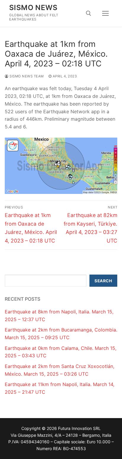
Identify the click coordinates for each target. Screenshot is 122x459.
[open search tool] (88, 13)
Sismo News (33, 7)
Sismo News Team (26, 76)
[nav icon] (105, 13)
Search (103, 280)
